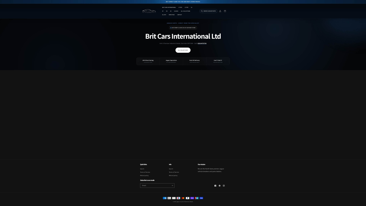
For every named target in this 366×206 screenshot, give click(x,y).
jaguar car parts (180, 201)
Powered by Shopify (188, 201)
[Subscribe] (172, 185)
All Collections (183, 50)
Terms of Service (145, 172)
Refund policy (144, 175)
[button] (208, 11)
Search (142, 169)
